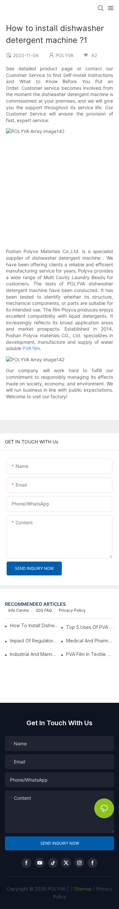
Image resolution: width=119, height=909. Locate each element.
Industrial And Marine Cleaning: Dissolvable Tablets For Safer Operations (34, 654)
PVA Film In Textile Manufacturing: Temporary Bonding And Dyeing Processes (90, 654)
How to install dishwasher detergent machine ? (35, 625)
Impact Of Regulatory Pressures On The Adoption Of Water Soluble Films (34, 640)
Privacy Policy (72, 610)
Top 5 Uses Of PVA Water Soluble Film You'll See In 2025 (90, 627)
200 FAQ (44, 610)
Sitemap (82, 889)
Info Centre (18, 610)
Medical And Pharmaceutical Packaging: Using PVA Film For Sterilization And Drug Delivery (90, 640)
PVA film (31, 348)
